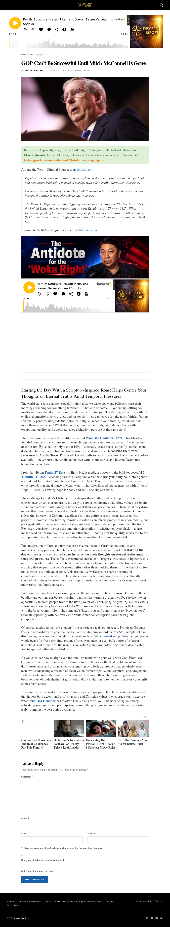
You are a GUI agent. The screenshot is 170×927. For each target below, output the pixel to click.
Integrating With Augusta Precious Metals (82, 901)
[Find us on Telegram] (156, 918)
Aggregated (39, 54)
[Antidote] (85, 257)
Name (25, 818)
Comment (27, 776)
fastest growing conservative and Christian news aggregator (64, 160)
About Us (11, 901)
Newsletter (109, 901)
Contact (47, 901)
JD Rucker (157, 901)
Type (31, 54)
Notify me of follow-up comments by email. (43, 860)
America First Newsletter (30, 901)
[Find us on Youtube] (152, 918)
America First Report (21, 918)
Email (25, 833)
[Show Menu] (8, 5)
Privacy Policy (13, 905)
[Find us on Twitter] (147, 918)
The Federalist (34, 70)
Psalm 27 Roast (56, 472)
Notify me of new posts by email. (37, 871)
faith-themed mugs (107, 636)
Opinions (86, 70)
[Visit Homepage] (85, 5)
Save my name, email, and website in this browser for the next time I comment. (64, 848)
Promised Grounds (42, 700)
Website (91, 833)
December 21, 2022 (57, 70)
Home (23, 54)
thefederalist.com (81, 169)
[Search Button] (161, 5)
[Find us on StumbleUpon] (161, 918)
